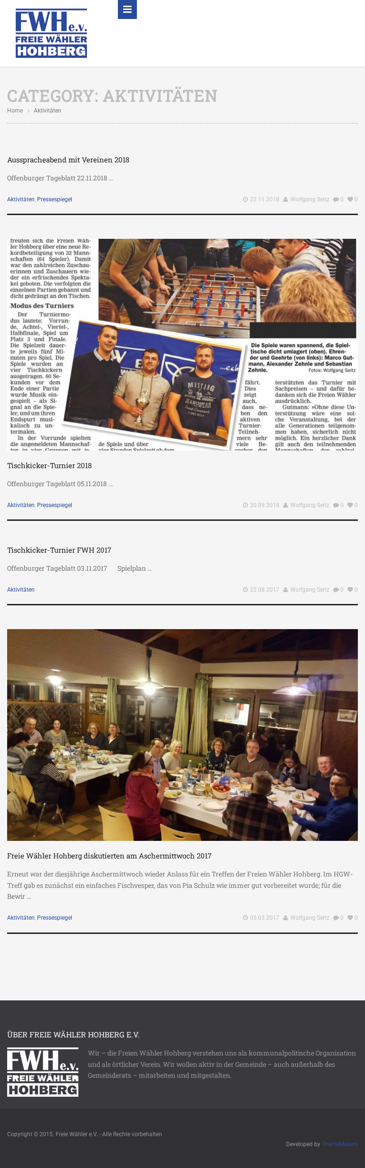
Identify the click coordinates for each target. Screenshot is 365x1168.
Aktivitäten (21, 199)
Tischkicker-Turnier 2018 (49, 465)
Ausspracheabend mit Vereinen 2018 (68, 159)
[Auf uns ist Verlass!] (51, 32)
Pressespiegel (54, 199)
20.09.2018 (264, 505)
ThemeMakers (340, 1144)
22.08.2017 (264, 589)
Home (15, 110)
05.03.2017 (264, 917)
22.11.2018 (264, 199)
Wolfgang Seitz (309, 199)
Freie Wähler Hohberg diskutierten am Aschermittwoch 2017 (109, 855)
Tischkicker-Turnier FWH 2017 (59, 550)
